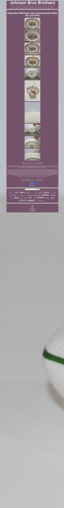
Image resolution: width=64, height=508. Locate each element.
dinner (22, 192)
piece (45, 200)
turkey (52, 198)
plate (36, 192)
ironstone (25, 198)
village (16, 198)
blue (39, 195)
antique (35, 195)
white (12, 198)
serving (40, 192)
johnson (22, 200)
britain (40, 200)
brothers (45, 195)
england (31, 200)
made (27, 192)
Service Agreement (32, 210)
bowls (54, 192)
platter (16, 192)
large (21, 198)
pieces (10, 195)
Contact (32, 207)
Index (32, 205)
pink (22, 195)
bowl (33, 193)
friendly (46, 192)
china (14, 195)
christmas (30, 195)
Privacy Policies (32, 208)
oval (25, 195)
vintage (53, 195)
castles (47, 198)
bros (30, 197)
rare (30, 193)
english (19, 195)
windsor (34, 198)
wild (51, 193)
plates (40, 198)
